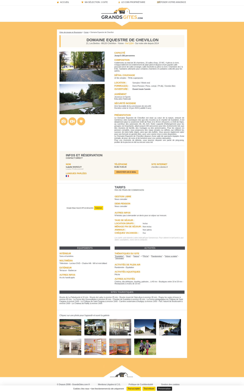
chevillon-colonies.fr (159, 167)
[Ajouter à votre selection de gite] (81, 125)
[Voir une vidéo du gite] (72, 125)
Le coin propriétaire (133, 2)
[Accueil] (122, 12)
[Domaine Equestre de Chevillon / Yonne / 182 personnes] (82, 81)
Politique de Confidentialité (141, 384)
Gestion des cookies (170, 384)
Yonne (86, 32)
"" (119, 256)
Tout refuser (149, 389)
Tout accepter (134, 389)
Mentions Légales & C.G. (109, 384)
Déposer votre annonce (171, 2)
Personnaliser (164, 389)
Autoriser (98, 208)
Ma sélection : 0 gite (96, 2)
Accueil (64, 2)
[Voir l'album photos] (63, 125)
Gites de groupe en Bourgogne (70, 32)
